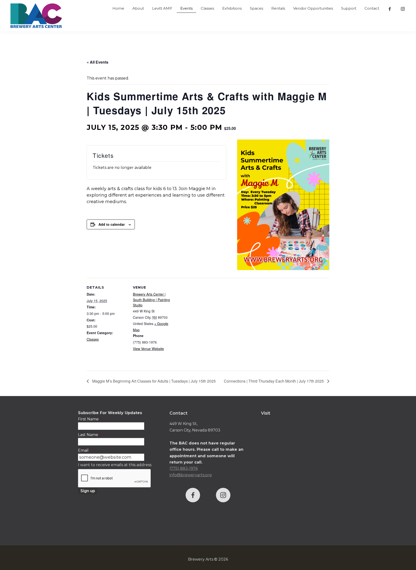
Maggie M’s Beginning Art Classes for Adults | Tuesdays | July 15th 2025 (153, 381)
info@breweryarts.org (190, 475)
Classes (93, 339)
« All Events (97, 62)
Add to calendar (111, 224)
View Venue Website (148, 348)
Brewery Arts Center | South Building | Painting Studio (151, 300)
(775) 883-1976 (183, 468)
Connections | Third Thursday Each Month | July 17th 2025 (274, 381)
